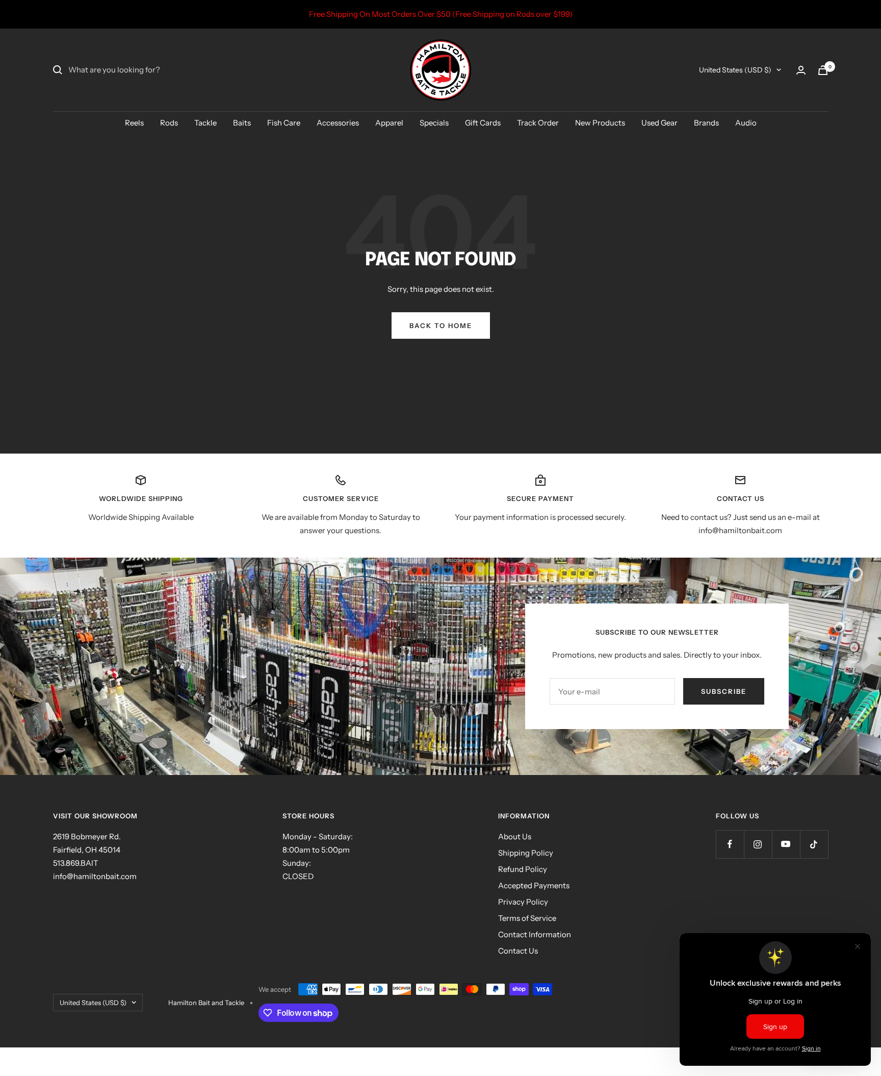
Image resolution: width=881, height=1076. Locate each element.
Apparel (389, 123)
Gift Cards (483, 123)
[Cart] (823, 70)
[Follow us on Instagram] (758, 844)
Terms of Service (527, 918)
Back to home (440, 325)
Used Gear (659, 123)
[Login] (801, 70)
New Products (600, 123)
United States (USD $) (735, 69)
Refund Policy (522, 869)
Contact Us (518, 951)
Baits (242, 123)
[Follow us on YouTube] (786, 844)
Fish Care (283, 123)
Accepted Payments (533, 885)
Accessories (338, 123)
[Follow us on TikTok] (814, 844)
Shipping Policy (525, 853)
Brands (706, 123)
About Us (514, 836)
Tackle (205, 123)
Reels (134, 123)
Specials (434, 123)
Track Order (538, 123)
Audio (746, 123)
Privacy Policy (523, 902)
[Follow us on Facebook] (730, 844)
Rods (169, 123)
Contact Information (534, 934)
